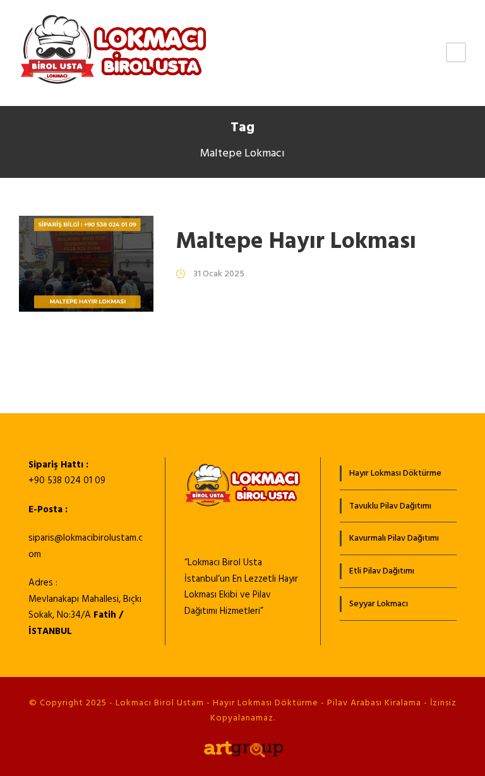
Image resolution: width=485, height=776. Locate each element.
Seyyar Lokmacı (378, 604)
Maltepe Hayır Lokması (296, 242)
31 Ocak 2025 (218, 274)
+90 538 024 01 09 (66, 480)
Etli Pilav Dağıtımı (381, 571)
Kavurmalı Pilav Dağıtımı (394, 538)
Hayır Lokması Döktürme (395, 473)
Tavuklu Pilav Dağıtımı (390, 506)
